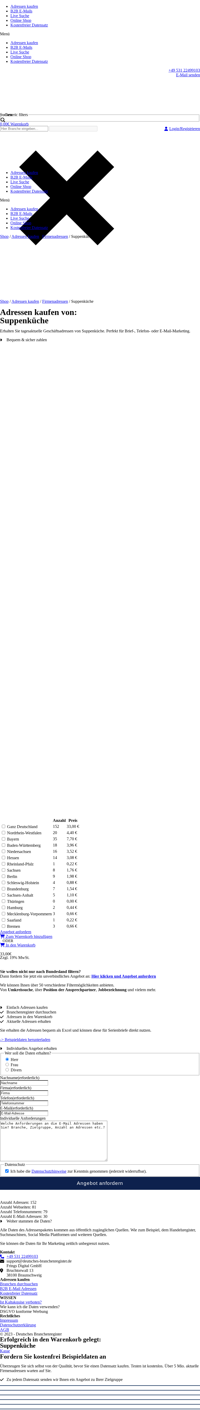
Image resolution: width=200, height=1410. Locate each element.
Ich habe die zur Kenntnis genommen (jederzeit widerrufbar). (78, 1171)
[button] (100, 34)
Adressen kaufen (24, 6)
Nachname (19, 1078)
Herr (14, 1059)
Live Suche (19, 16)
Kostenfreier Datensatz (29, 25)
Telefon (17, 1098)
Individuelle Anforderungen (23, 1118)
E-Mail (16, 1108)
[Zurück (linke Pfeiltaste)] (100, 1404)
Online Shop (20, 20)
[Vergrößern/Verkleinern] (100, 1399)
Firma (15, 1088)
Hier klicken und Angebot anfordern (123, 976)
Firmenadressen (55, 236)
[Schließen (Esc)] (100, 1385)
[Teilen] (100, 1390)
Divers (16, 1070)
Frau (14, 1065)
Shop (4, 236)
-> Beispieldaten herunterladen (25, 1039)
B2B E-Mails (21, 11)
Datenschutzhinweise (49, 1171)
